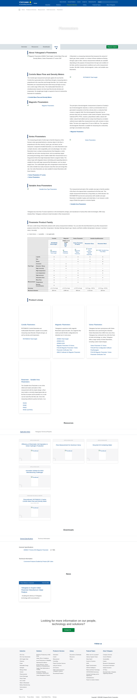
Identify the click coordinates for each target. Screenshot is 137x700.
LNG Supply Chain (24, 659)
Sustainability (106, 659)
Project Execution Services (59, 663)
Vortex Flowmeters (95, 325)
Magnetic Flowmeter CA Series (65, 345)
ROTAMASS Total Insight (53, 243)
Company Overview (107, 654)
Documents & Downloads (75, 654)
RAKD (25, 407)
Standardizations (90, 677)
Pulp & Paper (23, 678)
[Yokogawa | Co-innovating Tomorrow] (25, 3)
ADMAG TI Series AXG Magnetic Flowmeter (36, 550)
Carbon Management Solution (43, 675)
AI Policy (105, 669)
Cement (21, 672)
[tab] (25, 432)
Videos (71, 659)
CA (65, 246)
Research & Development (109, 663)
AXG (65, 243)
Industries (47, 4)
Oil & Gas (22, 654)
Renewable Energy (24, 665)
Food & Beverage (24, 676)
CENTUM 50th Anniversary (92, 672)
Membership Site (92, 1)
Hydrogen (22, 667)
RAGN (25, 403)
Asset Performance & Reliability (43, 660)
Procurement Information (108, 665)
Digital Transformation (91, 665)
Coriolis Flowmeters (28, 325)
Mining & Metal (23, 669)
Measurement (41, 9)
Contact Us (84, 1)
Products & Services (72, 4)
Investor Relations (72, 1)
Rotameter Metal (102, 243)
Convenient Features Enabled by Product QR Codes (38, 561)
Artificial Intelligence (91, 667)
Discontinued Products (58, 673)
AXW (65, 245)
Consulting (55, 661)
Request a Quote (112, 46)
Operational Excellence (41, 662)
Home (23, 9)
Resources (72, 656)
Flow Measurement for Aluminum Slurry (68, 445)
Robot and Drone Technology (93, 669)
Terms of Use (22, 697)
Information (55, 654)
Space (21, 689)
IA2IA (87, 663)
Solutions (58, 4)
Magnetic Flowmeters (62, 325)
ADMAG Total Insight (62, 339)
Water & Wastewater (24, 682)
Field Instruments (51, 9)
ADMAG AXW (61, 343)
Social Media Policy (46, 697)
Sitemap (54, 697)
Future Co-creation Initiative (92, 679)
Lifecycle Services (57, 665)
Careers (79, 1)
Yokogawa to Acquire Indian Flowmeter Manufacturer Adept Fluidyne (32, 590)
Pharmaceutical (23, 674)
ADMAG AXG (60, 341)
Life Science (56, 667)
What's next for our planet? (92, 654)
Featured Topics (97, 4)
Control (54, 656)
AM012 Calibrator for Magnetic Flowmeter (68, 352)
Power (21, 663)
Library (84, 4)
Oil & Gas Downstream (25, 656)
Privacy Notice (30, 697)
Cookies (38, 697)
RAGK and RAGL (28, 409)
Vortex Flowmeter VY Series (78, 243)
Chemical (22, 661)
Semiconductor (23, 687)
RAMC (25, 405)
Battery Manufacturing (25, 685)
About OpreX (89, 659)
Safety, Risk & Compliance (42, 658)
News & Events (63, 1)
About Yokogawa (111, 4)
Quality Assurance (107, 667)
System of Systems (91, 661)
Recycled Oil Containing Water (102, 445)
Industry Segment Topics (92, 656)
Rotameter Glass (89, 243)
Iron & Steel (22, 680)
